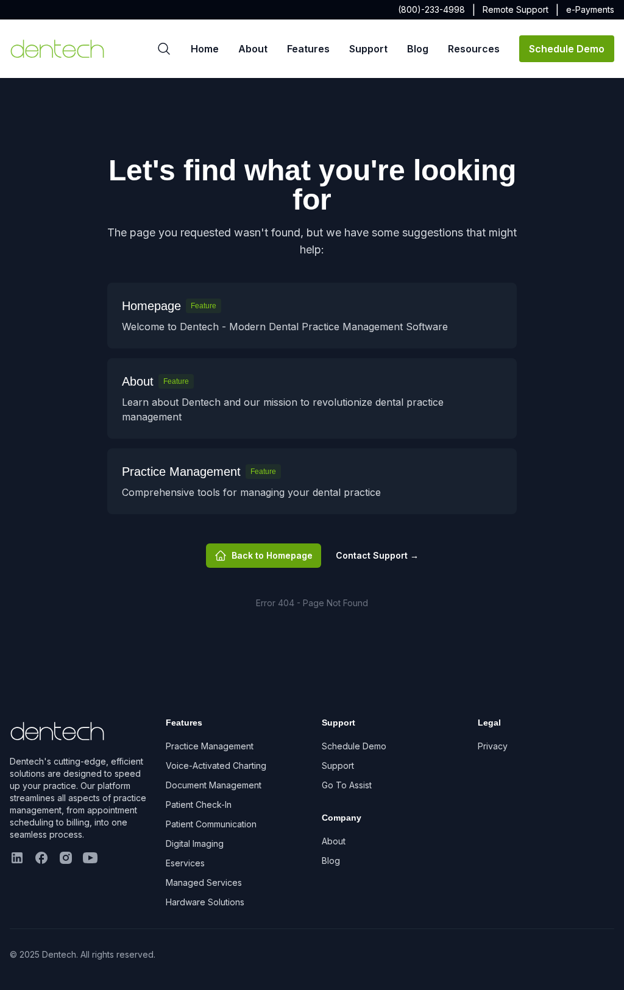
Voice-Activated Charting (216, 765)
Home (205, 49)
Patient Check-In (199, 804)
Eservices (185, 863)
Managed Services (204, 882)
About (253, 49)
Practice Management (210, 746)
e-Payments (590, 9)
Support (368, 49)
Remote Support (515, 9)
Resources (474, 49)
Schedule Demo (566, 49)
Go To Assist (347, 785)
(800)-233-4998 (431, 9)
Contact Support (377, 555)
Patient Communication (211, 824)
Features (308, 49)
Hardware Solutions (205, 902)
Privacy (493, 746)
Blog (417, 49)
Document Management (213, 785)
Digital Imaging (195, 843)
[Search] (164, 48)
